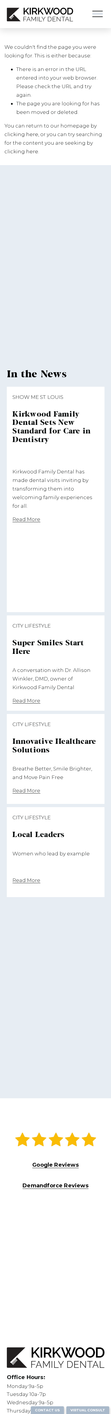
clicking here (21, 134)
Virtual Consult (87, 1410)
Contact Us (47, 1410)
